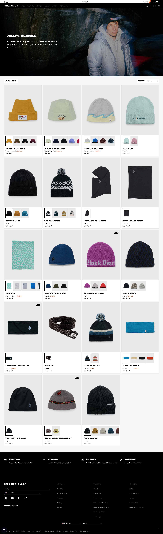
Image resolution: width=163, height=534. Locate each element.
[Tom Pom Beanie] (62, 182)
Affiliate (131, 488)
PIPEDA (58, 531)
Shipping (59, 502)
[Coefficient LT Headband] (23, 327)
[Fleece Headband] (140, 327)
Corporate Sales (133, 493)
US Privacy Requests (84, 531)
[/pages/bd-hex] (6, 1)
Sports (47, 6)
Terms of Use (39, 531)
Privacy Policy (30, 531)
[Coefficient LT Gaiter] (140, 182)
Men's (23, 6)
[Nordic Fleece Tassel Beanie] (62, 400)
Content (54, 6)
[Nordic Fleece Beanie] (62, 110)
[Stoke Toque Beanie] (101, 110)
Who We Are (63, 6)
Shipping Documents (99, 512)
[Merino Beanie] (23, 182)
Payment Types (97, 517)
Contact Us (60, 498)
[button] (23, 6)
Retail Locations (133, 502)
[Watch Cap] (140, 110)
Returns (59, 507)
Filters (12, 81)
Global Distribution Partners (136, 507)
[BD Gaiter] (23, 255)
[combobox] (7, 492)
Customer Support (62, 493)
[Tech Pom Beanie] (101, 327)
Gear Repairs (96, 484)
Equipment (39, 6)
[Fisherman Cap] (101, 400)
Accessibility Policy (49, 531)
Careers (131, 498)
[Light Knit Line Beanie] (62, 255)
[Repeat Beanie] (140, 255)
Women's (30, 6)
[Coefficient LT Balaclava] (101, 182)
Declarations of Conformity (100, 502)
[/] (11, 6)
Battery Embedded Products (101, 507)
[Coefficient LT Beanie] (23, 400)
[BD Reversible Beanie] (101, 255)
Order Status (60, 484)
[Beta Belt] (62, 327)
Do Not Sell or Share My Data (70, 531)
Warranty (95, 488)
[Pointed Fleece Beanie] (23, 110)
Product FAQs (97, 493)
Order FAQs (60, 488)
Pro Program (132, 484)
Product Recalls (97, 498)
